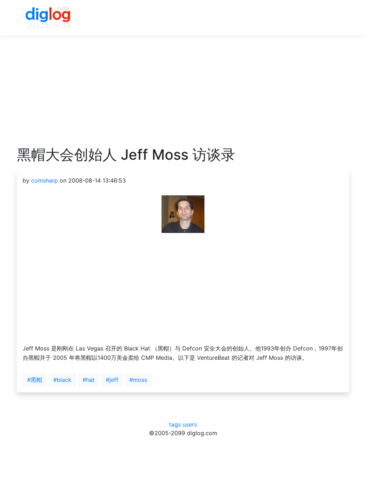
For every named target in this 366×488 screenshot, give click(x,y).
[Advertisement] (183, 96)
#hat (89, 379)
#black (62, 379)
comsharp (44, 180)
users (190, 424)
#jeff (112, 379)
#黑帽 (34, 379)
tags (175, 424)
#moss (138, 379)
